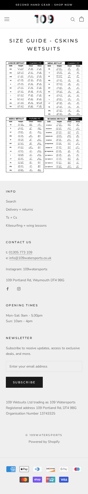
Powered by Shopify (44, 441)
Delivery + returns (19, 209)
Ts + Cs (11, 217)
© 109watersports (43, 435)
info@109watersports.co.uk (30, 258)
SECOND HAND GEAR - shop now (44, 4)
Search (11, 201)
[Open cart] (81, 19)
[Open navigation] (6, 19)
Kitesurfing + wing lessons (26, 225)
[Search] (73, 19)
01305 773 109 (20, 252)
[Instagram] (19, 288)
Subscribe (24, 382)
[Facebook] (7, 288)
